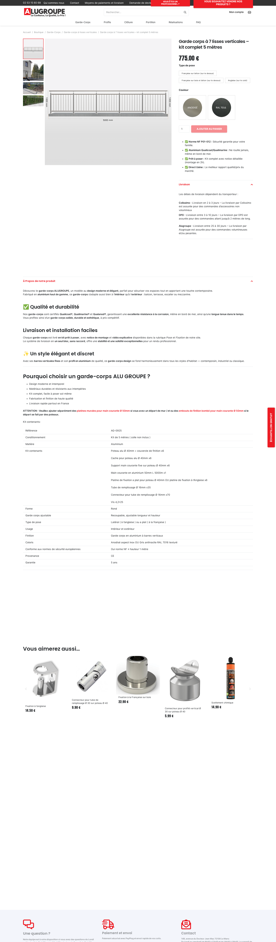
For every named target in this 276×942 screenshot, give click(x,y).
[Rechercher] (185, 12)
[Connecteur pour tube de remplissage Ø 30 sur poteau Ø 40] (91, 676)
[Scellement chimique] (231, 678)
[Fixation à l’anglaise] (45, 679)
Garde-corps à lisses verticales (80, 32)
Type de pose (187, 65)
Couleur (183, 90)
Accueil (27, 32)
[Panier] (249, 12)
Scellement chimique (222, 702)
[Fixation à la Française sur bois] (138, 675)
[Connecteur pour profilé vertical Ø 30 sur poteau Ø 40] (184, 681)
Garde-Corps (54, 32)
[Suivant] (250, 688)
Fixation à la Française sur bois (134, 697)
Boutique (38, 32)
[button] (93, 22)
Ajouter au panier (209, 128)
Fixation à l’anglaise (35, 706)
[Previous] (26, 688)
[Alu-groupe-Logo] (45, 12)
